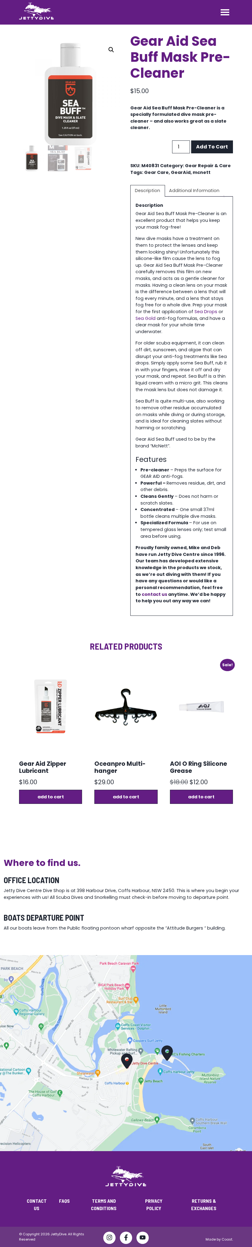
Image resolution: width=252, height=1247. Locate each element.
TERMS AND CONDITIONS (103, 1204)
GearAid (181, 172)
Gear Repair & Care (208, 166)
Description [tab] (147, 190)
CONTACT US (37, 1204)
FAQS (64, 1201)
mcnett (202, 172)
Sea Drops (206, 312)
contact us (154, 594)
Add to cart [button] (50, 797)
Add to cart (212, 146)
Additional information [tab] (194, 190)
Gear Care (156, 172)
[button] (111, 49)
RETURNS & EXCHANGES (203, 1204)
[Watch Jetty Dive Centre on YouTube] (142, 1239)
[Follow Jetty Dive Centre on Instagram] (109, 1239)
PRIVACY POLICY (154, 1204)
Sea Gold (146, 318)
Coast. (227, 1239)
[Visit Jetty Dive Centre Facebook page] (126, 1239)
